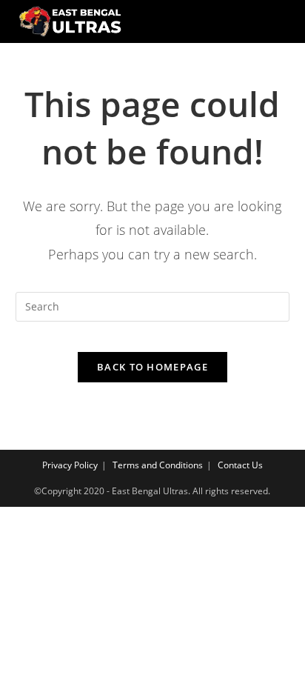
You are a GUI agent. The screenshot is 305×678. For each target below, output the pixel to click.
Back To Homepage (152, 366)
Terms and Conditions (158, 465)
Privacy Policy (70, 465)
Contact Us (240, 465)
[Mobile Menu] (279, 21)
